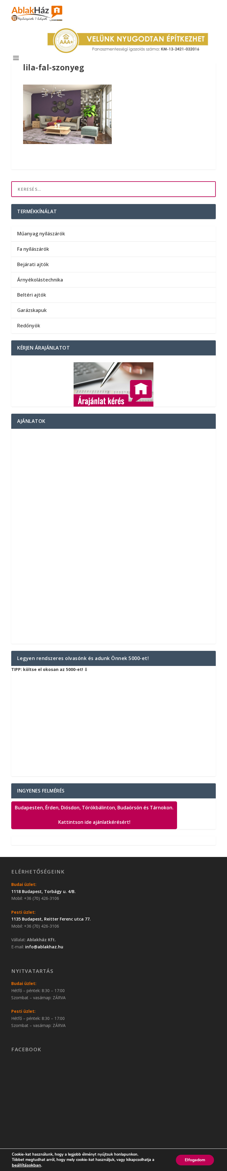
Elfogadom (195, 1160)
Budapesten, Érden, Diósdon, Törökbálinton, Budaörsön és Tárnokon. (94, 815)
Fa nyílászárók (33, 249)
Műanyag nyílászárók (41, 233)
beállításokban (26, 1165)
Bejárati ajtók (33, 264)
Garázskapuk (32, 310)
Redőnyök (28, 325)
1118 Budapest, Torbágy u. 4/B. (43, 891)
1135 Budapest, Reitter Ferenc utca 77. (51, 919)
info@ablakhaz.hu (44, 947)
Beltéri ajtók (31, 295)
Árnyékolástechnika (40, 279)
